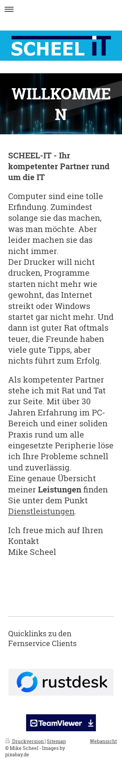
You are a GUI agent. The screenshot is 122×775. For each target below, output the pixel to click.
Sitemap (56, 741)
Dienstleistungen (41, 511)
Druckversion (28, 741)
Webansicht (103, 741)
